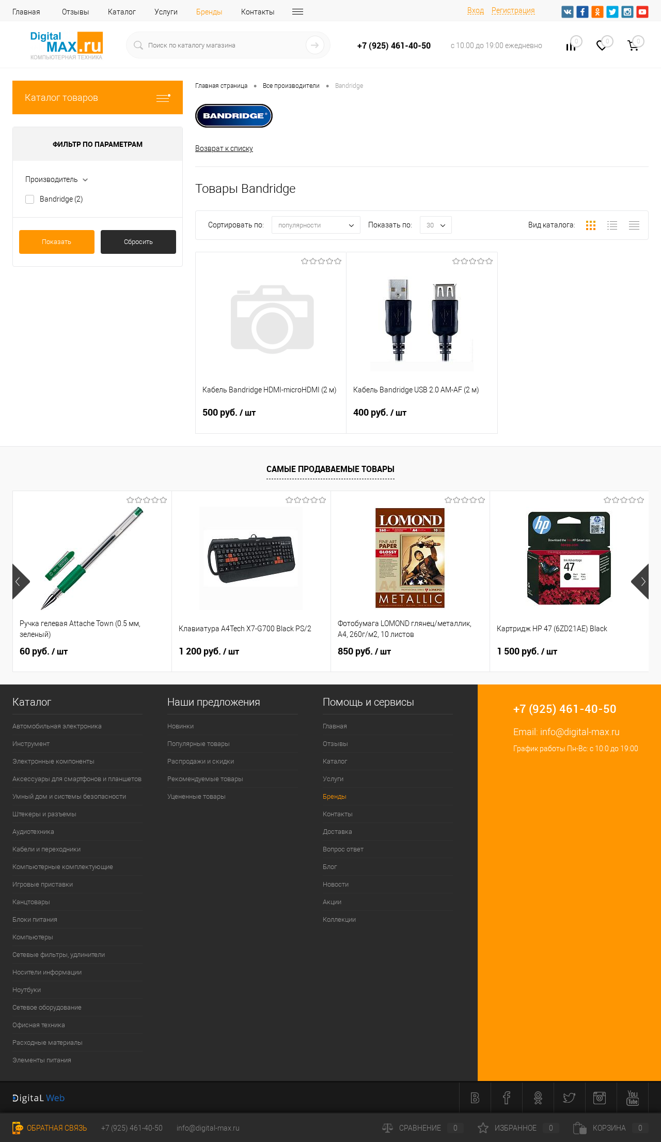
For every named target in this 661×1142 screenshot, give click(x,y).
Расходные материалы (47, 1042)
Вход (475, 10)
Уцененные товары (196, 796)
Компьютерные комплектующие (62, 867)
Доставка (337, 831)
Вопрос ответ (343, 849)
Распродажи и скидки (200, 761)
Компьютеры (32, 937)
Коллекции (339, 919)
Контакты (258, 12)
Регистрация (513, 10)
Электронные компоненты (53, 761)
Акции (332, 902)
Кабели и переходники (46, 849)
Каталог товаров (61, 97)
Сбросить (138, 242)
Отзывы (75, 12)
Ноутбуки (26, 990)
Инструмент (31, 744)
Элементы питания (41, 1060)
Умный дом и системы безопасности (69, 796)
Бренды (209, 12)
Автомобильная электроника (57, 726)
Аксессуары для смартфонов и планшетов (76, 779)
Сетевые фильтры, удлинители (58, 954)
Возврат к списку (224, 148)
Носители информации (47, 972)
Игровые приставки (42, 884)
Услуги (166, 12)
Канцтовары (31, 902)
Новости (336, 884)
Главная (26, 12)
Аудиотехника (33, 831)
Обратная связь (56, 1128)
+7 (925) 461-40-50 (132, 1128)
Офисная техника (38, 1025)
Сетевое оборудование (47, 1007)
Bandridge (61, 199)
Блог (330, 867)
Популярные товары (198, 744)
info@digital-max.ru (580, 731)
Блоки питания (34, 919)
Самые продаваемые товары (330, 469)
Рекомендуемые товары (205, 779)
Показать (56, 242)
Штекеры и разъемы (44, 814)
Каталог (122, 12)
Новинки (180, 726)
